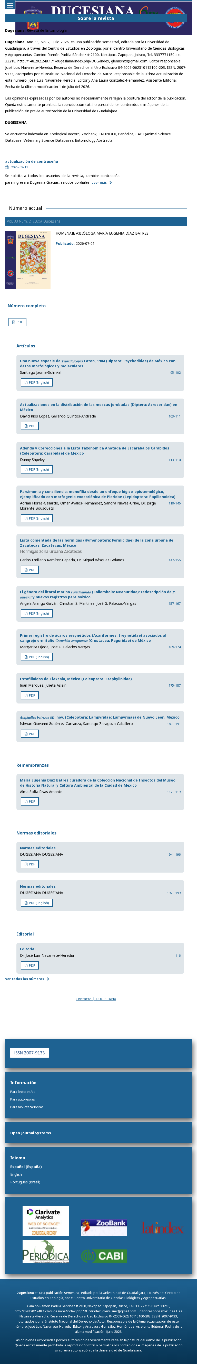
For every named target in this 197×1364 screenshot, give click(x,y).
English (16, 1174)
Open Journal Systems (30, 1132)
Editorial (27, 949)
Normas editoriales (38, 847)
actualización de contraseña (31, 161)
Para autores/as (22, 1099)
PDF (19, 322)
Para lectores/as (22, 1091)
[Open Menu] (10, 5)
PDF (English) (38, 382)
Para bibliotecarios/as (27, 1107)
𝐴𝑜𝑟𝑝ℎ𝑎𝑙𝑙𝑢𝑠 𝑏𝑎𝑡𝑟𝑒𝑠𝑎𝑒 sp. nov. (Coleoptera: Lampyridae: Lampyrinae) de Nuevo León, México (100, 717)
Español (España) (26, 1166)
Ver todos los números (24, 978)
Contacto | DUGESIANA (96, 998)
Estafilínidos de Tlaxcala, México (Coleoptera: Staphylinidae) (76, 678)
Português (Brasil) (25, 1182)
